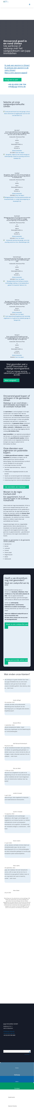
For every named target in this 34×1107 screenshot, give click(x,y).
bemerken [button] (19, 150)
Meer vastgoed (10, 380)
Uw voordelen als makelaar (15, 487)
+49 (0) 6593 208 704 (17, 84)
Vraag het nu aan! (11, 80)
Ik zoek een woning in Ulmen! (17, 65)
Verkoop (17, 1075)
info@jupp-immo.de (17, 86)
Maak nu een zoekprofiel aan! (17, 624)
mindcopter (26, 1054)
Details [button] (14, 150)
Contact (17, 1088)
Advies (16, 1081)
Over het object (20, 152)
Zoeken (17, 1068)
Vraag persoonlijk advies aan (17, 660)
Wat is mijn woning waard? (16, 72)
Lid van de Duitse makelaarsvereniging (14, 1015)
